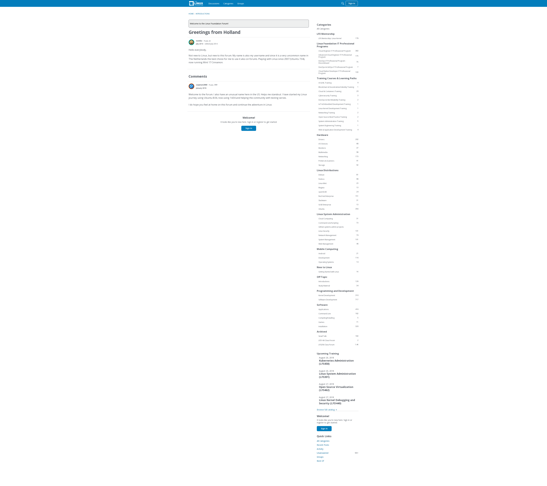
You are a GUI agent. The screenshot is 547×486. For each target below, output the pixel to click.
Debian (338, 174)
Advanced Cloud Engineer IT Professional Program (338, 56)
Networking (338, 156)
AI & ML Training (338, 82)
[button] (191, 42)
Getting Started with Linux (338, 271)
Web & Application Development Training (338, 129)
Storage (338, 165)
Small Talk (338, 336)
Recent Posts (323, 445)
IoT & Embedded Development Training (338, 104)
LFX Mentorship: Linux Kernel (338, 38)
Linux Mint (338, 183)
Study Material (338, 285)
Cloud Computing (338, 218)
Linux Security (338, 231)
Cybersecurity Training (338, 95)
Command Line (338, 313)
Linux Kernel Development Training (338, 108)
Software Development (338, 299)
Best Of (320, 461)
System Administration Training (338, 121)
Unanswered (337, 453)
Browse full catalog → (327, 409)
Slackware (338, 200)
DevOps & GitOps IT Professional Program (338, 67)
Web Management (338, 244)
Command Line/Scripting (338, 223)
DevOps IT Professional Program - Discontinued (338, 62)
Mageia (338, 187)
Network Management (338, 235)
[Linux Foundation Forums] (196, 3)
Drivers (338, 139)
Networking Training (338, 112)
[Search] (342, 3)
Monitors (338, 148)
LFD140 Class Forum (338, 340)
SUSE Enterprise (338, 204)
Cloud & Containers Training (338, 91)
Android (338, 253)
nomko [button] (199, 41)
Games (338, 322)
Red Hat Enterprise (338, 196)
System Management (338, 239)
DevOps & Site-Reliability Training (338, 100)
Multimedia (338, 152)
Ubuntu (338, 209)
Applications (338, 309)
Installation (338, 326)
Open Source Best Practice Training (338, 117)
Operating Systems (338, 262)
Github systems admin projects (331, 227)
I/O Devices (338, 143)
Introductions (338, 281)
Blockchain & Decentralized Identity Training (338, 87)
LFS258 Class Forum (338, 344)
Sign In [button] (248, 128)
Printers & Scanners (338, 160)
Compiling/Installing (338, 318)
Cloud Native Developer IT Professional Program (338, 72)
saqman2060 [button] (201, 85)
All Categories (323, 28)
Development (338, 257)
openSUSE (338, 192)
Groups (320, 457)
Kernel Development (338, 295)
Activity (320, 449)
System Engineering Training (338, 125)
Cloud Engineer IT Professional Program (338, 51)
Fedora (338, 179)
